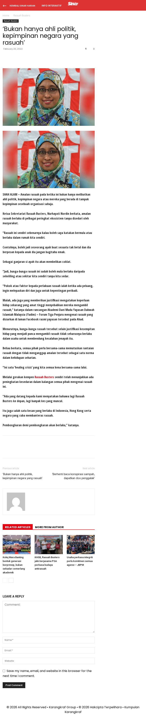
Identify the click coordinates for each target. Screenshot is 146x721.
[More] (42, 57)
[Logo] (73, 4)
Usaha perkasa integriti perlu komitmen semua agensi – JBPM (80, 561)
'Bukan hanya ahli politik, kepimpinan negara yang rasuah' (22, 476)
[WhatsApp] (32, 57)
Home (6, 15)
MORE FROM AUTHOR (49, 527)
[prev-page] (5, 580)
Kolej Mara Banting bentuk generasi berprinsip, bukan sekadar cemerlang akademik (14, 565)
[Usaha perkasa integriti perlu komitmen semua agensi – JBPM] (81, 544)
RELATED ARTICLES (17, 527)
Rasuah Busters (10, 21)
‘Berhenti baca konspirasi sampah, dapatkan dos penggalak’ (73, 476)
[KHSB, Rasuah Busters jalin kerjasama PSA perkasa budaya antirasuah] (49, 544)
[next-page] (11, 580)
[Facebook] (6, 57)
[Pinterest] (24, 57)
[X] (15, 57)
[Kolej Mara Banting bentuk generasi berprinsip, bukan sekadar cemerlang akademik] (17, 544)
